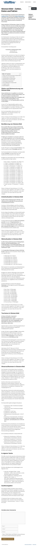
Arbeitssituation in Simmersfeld (9, 78)
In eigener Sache (6, 84)
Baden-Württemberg (19, 16)
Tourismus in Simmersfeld (8, 81)
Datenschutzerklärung (28, 544)
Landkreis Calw (4, 16)
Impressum (34, 544)
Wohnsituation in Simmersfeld (9, 79)
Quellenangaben (6, 85)
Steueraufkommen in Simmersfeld (9, 82)
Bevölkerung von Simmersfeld (9, 76)
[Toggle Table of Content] (20, 74)
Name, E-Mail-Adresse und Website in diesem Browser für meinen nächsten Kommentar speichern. (13, 535)
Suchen (30, 6)
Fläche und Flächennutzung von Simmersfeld (12, 75)
